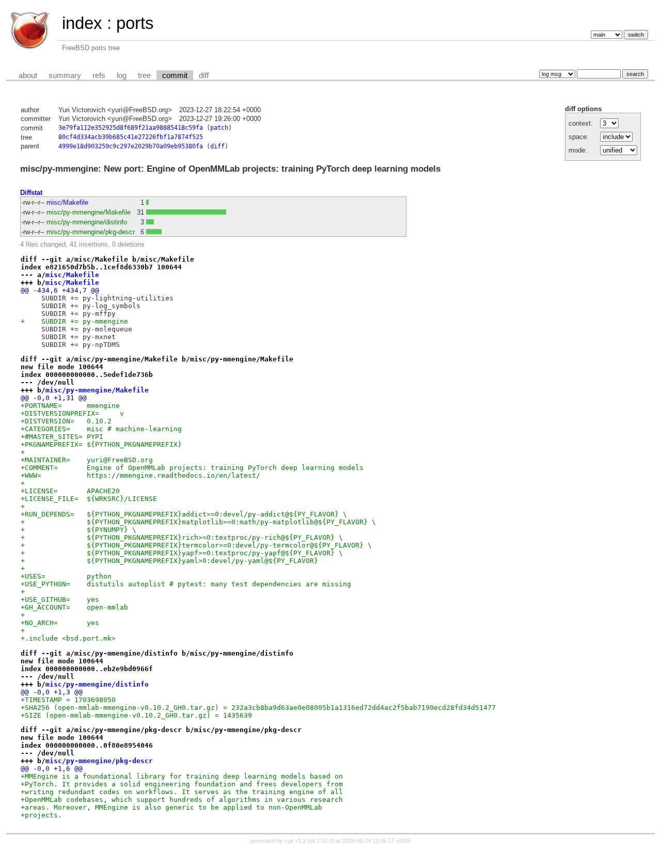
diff (204, 75)
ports (135, 23)
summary (65, 75)
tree (144, 75)
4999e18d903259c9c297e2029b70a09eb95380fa (130, 146)
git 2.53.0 (320, 841)
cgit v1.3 (295, 841)
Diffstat (31, 192)
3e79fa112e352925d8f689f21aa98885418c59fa (130, 127)
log (122, 75)
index (82, 23)
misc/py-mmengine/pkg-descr (90, 232)
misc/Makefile (67, 202)
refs (98, 75)
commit (174, 75)
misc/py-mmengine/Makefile (88, 212)
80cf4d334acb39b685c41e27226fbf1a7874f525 (130, 137)
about (28, 75)
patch (219, 127)
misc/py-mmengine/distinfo (86, 222)
